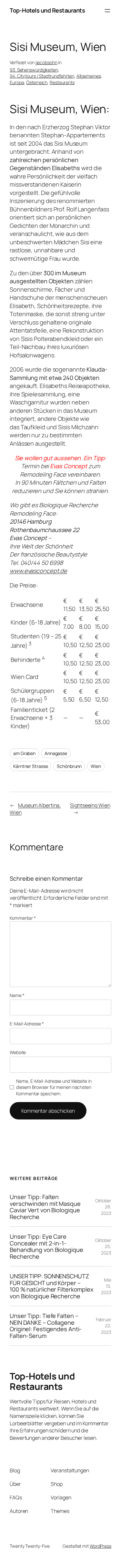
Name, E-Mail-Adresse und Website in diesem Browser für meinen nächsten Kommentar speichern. (54, 1087)
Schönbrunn (69, 766)
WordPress (100, 1546)
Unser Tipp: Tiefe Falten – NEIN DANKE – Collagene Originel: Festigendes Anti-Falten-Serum (46, 1325)
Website (18, 1052)
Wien (96, 766)
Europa (17, 82)
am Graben (24, 753)
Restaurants (62, 82)
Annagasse (56, 753)
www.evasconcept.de (38, 571)
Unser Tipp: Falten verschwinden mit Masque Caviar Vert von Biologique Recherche (45, 1207)
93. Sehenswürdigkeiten (34, 70)
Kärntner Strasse (30, 766)
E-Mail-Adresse (27, 1024)
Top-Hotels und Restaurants (47, 10)
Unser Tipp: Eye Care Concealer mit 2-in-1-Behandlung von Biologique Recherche (46, 1246)
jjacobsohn (46, 62)
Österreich (36, 82)
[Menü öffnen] (107, 11)
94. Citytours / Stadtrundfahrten (42, 76)
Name (17, 995)
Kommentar (23, 918)
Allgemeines (88, 76)
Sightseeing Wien (90, 805)
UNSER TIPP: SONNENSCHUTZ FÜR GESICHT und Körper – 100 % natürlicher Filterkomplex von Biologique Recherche (52, 1286)
